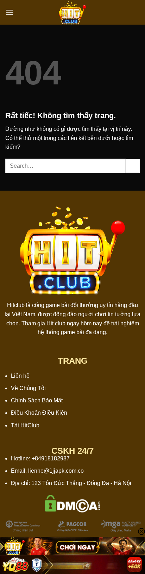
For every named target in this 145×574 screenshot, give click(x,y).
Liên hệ (20, 376)
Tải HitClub (25, 425)
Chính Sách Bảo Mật (37, 400)
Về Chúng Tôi (28, 388)
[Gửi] (133, 166)
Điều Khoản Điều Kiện (39, 413)
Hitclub (16, 305)
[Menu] (9, 12)
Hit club (55, 323)
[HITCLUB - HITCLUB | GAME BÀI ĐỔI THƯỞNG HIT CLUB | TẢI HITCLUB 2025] (72, 12)
